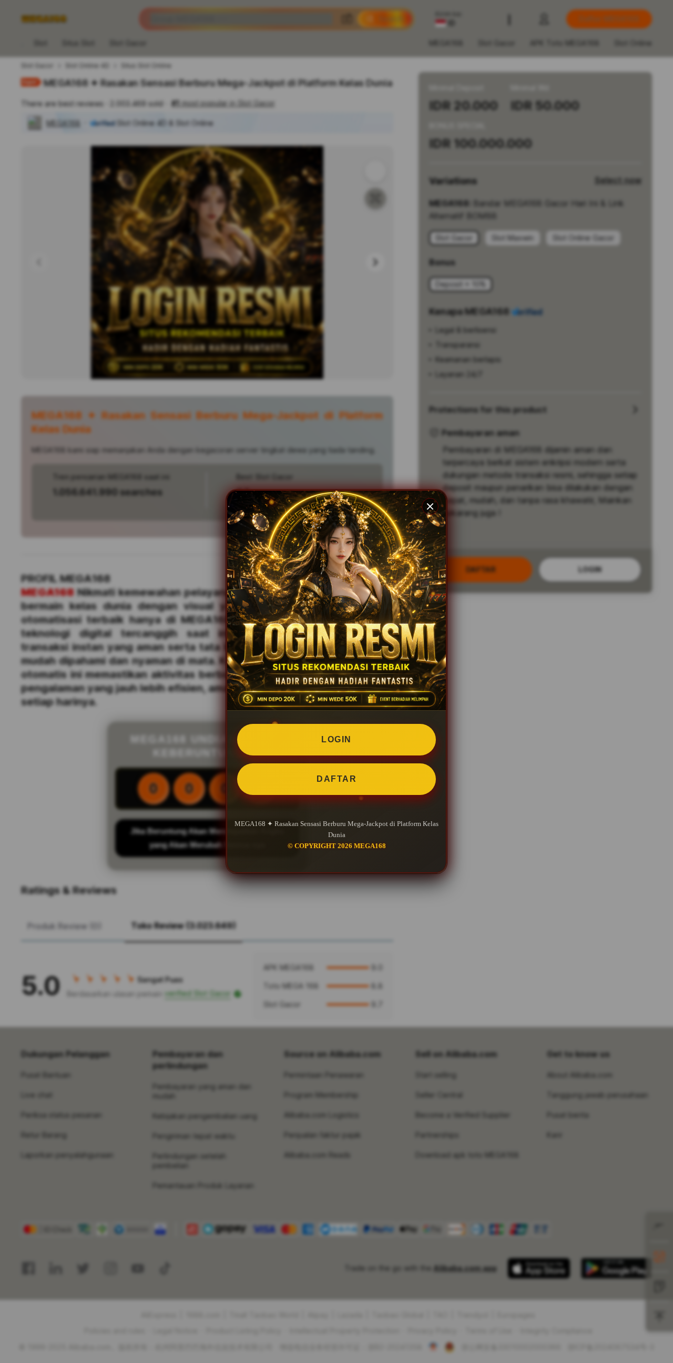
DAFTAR (336, 778)
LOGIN (336, 739)
